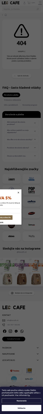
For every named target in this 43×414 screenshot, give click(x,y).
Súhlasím (21, 408)
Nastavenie (21, 400)
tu (29, 395)
